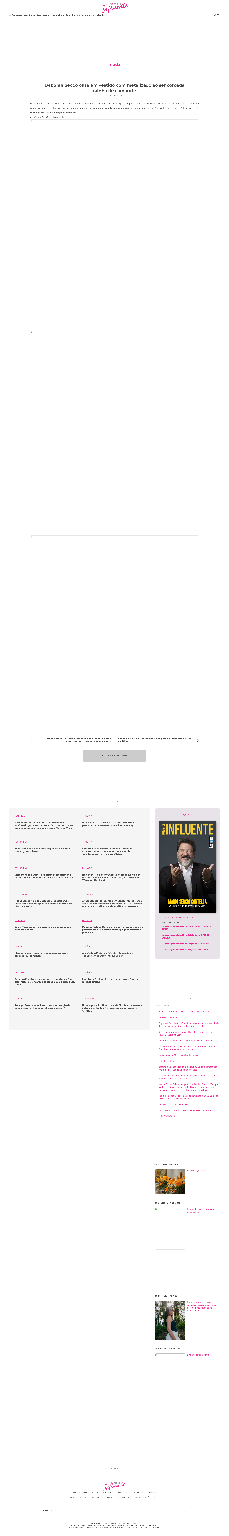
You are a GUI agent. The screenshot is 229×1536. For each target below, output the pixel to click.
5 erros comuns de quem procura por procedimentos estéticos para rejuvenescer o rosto (78, 740)
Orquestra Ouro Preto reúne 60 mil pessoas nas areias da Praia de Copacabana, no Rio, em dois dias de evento (188, 1024)
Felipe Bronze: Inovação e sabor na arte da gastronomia (185, 1040)
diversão (63, 15)
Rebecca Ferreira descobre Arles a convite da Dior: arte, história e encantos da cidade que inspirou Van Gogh (45, 982)
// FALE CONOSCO (123, 1497)
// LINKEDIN (109, 1497)
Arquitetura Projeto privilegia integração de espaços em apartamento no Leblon (107, 954)
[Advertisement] (114, 37)
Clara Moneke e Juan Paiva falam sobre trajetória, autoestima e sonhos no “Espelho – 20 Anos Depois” (44, 876)
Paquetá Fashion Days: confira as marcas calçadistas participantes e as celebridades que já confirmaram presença (112, 930)
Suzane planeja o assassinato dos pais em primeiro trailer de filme (154, 740)
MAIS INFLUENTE (139, 1493)
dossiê (27, 15)
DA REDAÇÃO (97, 15)
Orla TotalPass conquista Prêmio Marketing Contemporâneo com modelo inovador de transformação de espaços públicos (107, 851)
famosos (17, 15)
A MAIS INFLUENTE (123, 1493)
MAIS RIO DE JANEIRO (80, 1493)
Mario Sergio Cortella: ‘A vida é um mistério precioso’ (183, 1011)
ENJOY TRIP (152, 1493)
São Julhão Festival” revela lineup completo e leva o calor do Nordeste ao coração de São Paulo (188, 1097)
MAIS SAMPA (95, 1493)
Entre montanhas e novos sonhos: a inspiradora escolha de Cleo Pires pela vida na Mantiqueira (187, 1048)
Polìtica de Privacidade (150, 1527)
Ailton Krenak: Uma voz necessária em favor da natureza (186, 1110)
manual (46, 15)
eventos (36, 15)
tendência (87, 816)
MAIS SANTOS (108, 1493)
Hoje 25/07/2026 (166, 1116)
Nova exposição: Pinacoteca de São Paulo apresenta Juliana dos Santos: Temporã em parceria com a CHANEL (112, 1008)
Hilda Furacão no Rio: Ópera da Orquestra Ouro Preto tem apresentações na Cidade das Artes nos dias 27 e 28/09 (44, 904)
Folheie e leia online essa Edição (177, 917)
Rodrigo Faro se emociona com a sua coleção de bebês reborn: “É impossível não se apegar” (42, 1006)
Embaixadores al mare (198, 1354)
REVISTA (86, 15)
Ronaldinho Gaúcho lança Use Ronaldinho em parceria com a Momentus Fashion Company (108, 824)
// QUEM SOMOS (95, 1497)
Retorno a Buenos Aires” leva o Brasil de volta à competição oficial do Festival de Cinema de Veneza (187, 1068)
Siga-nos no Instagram (114, 756)
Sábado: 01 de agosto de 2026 (173, 1104)
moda (54, 15)
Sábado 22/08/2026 (167, 1017)
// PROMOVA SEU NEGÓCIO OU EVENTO (146, 1497)
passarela (87, 868)
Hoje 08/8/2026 (166, 1061)
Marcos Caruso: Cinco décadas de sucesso (178, 1055)
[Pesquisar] (219, 15)
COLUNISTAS (75, 15)
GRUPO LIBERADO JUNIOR (78, 1497)
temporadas (21, 842)
